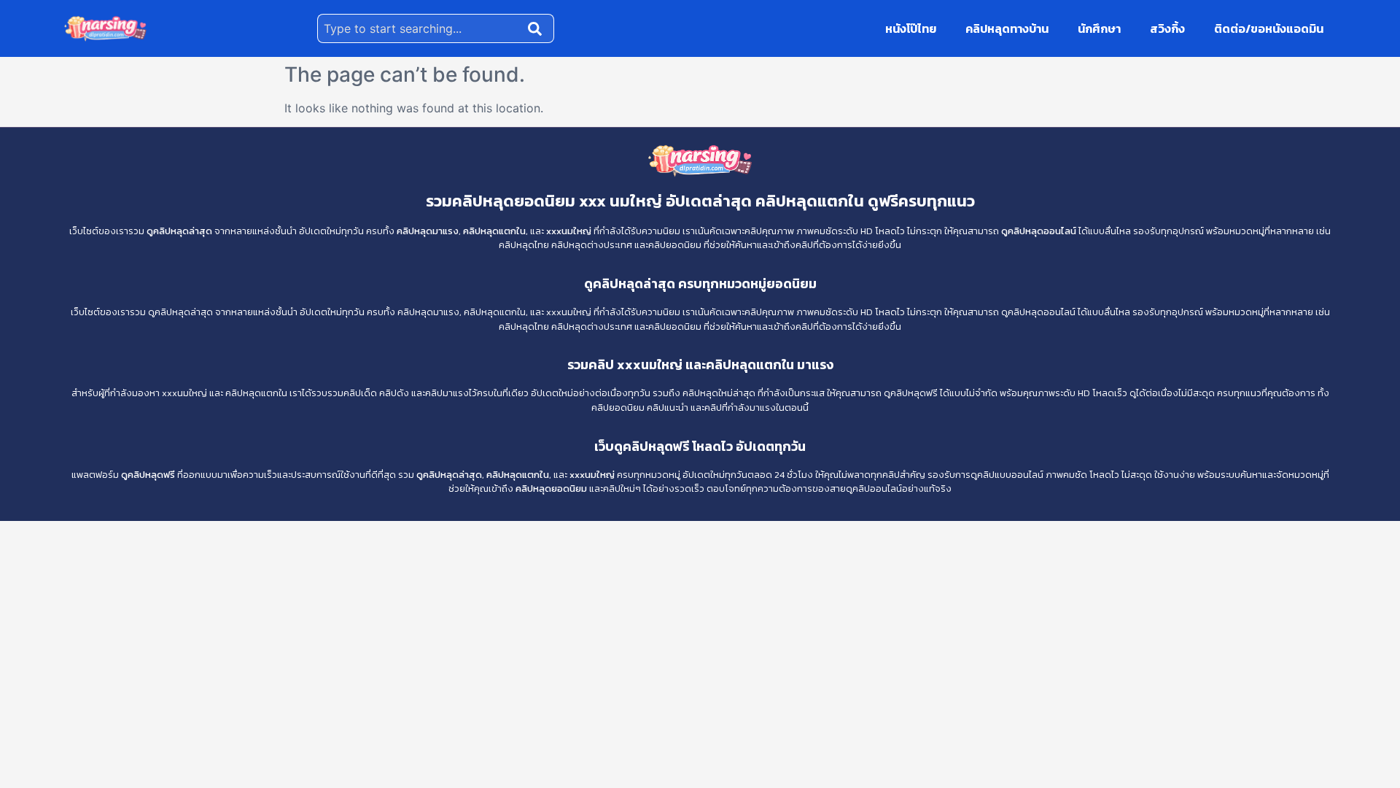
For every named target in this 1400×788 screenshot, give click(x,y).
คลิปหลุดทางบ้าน (1007, 28)
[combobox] (419, 28)
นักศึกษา (1099, 28)
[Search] (538, 28)
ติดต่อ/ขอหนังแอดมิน (1268, 28)
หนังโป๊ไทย (910, 28)
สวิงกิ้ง (1167, 28)
